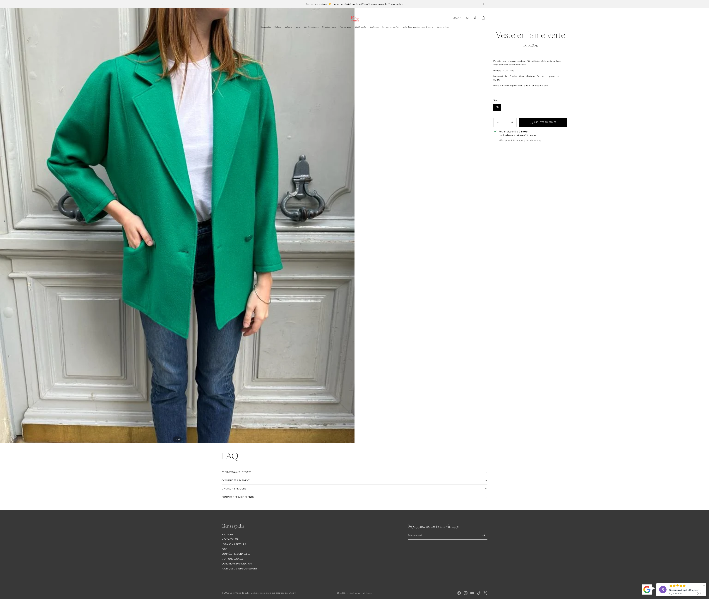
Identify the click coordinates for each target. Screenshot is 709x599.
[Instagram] (465, 593)
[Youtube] (472, 593)
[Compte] (475, 18)
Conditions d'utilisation (237, 563)
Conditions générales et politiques (354, 593)
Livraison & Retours (234, 544)
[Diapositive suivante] (483, 4)
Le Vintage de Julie (240, 592)
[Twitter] (485, 593)
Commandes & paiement (235, 480)
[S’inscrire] (483, 535)
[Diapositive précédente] (223, 4)
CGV (224, 549)
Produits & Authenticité (236, 472)
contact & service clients (238, 497)
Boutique (227, 534)
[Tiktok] (479, 593)
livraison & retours (234, 488)
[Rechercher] (467, 18)
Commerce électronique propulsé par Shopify (273, 592)
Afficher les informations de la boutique (520, 140)
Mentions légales (232, 558)
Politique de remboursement (239, 568)
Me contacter (230, 539)
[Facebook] (459, 593)
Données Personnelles (236, 553)
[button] (699, 593)
